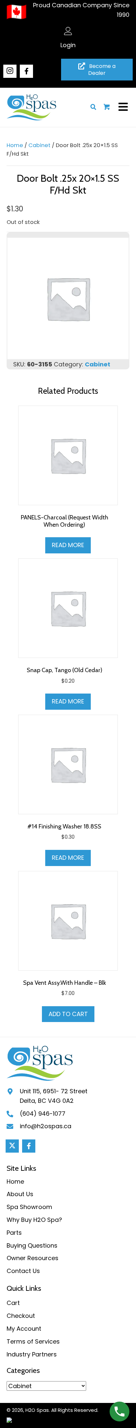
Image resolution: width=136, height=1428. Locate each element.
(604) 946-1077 (42, 1113)
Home (15, 145)
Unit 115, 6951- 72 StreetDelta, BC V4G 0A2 (53, 1096)
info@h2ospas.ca (45, 1126)
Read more (68, 545)
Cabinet (39, 145)
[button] (10, 71)
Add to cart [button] (68, 1014)
